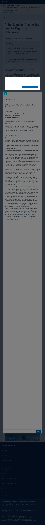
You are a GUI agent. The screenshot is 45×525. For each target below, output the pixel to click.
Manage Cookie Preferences (11, 86)
